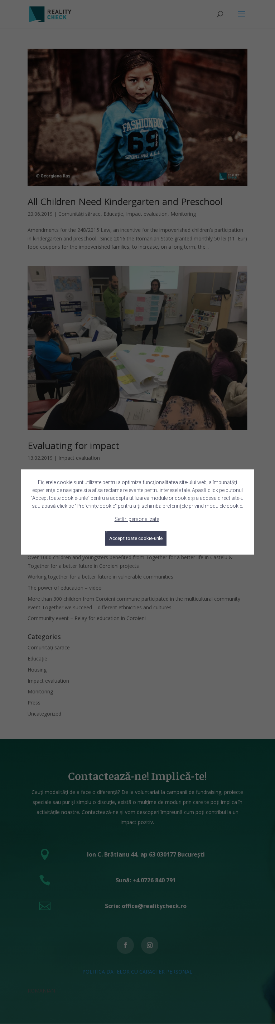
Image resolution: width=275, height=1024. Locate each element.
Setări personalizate (137, 519)
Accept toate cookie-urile (136, 538)
